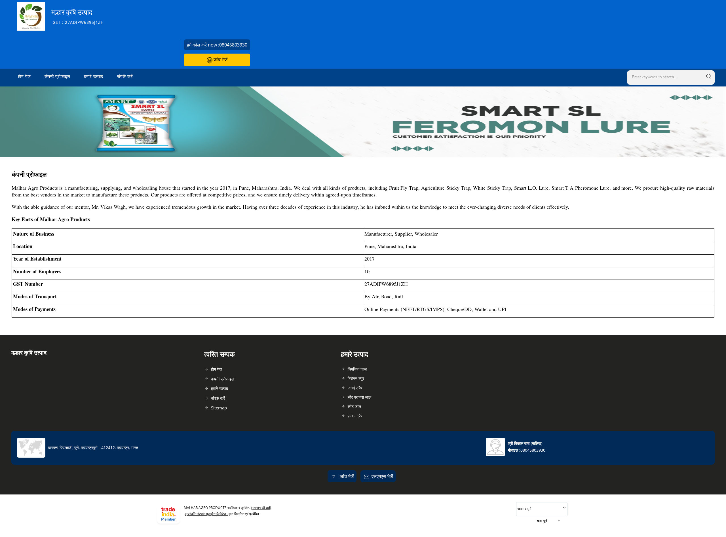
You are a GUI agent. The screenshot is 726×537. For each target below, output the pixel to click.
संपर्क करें (125, 76)
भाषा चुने (542, 520)
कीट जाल (354, 406)
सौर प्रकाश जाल (359, 397)
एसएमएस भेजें (382, 476)
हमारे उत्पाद (94, 76)
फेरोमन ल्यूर (356, 378)
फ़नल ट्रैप (355, 415)
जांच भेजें (219, 59)
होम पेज (24, 76)
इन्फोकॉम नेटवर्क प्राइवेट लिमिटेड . (206, 513)
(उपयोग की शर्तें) (261, 507)
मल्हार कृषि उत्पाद (77, 16)
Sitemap (219, 408)
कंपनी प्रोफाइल (57, 76)
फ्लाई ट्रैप (355, 387)
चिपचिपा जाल (357, 369)
